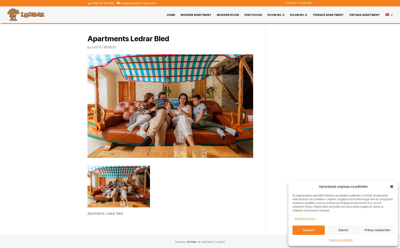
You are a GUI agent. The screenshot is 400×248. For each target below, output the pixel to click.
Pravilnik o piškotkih (341, 240)
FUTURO (191, 242)
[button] (392, 186)
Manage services (305, 218)
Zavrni (343, 230)
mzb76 (96, 47)
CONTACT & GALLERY (298, 3)
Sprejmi (309, 230)
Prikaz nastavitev (377, 230)
